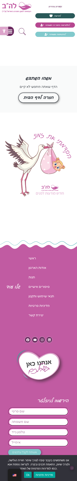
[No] (72, 468)
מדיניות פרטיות (44, 474)
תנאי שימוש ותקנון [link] (41, 296)
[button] (9, 31)
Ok (28, 474)
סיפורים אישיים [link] (39, 287)
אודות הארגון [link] (37, 268)
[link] (4, 31)
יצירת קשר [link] (36, 315)
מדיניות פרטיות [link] (39, 306)
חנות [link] (32, 277)
